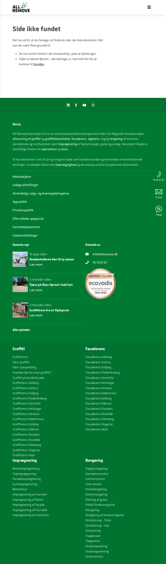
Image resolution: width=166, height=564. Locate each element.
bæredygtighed (66, 165)
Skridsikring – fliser (98, 520)
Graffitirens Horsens (26, 414)
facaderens (78, 139)
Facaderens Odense (98, 403)
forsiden (38, 64)
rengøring (116, 139)
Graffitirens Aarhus (25, 388)
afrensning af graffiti (27, 139)
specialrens (49, 149)
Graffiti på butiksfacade (28, 378)
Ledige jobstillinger (25, 185)
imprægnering (67, 144)
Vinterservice (94, 556)
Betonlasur (20, 489)
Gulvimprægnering (25, 484)
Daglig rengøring (96, 468)
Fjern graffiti (21, 362)
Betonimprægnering (26, 468)
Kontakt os (92, 244)
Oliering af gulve (96, 499)
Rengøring (92, 510)
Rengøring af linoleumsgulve (104, 515)
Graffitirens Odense (26, 429)
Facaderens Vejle (96, 429)
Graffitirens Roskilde (26, 440)
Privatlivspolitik (23, 210)
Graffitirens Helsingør (27, 409)
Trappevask (92, 536)
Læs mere (35, 264)
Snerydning (93, 530)
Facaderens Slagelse (99, 424)
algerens (93, 139)
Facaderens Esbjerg (98, 367)
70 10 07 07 (158, 179)
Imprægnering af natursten (31, 515)
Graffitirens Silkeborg (27, 445)
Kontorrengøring (96, 494)
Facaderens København (101, 393)
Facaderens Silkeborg (99, 419)
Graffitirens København (28, 419)
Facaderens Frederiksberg (102, 372)
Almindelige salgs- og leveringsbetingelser (41, 193)
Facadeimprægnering (27, 479)
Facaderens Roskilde (99, 414)
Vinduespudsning (97, 551)
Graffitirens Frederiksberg (30, 398)
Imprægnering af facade (29, 505)
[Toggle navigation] (149, 7)
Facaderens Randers (99, 409)
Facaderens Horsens (98, 388)
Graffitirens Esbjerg (25, 393)
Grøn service (93, 484)
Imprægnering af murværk (30, 510)
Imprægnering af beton (28, 499)
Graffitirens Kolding (26, 424)
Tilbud (159, 214)
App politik (20, 202)
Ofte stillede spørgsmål (28, 219)
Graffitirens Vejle (24, 455)
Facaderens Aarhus (98, 362)
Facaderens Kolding (98, 398)
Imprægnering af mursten (30, 494)
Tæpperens (92, 541)
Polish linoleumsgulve (100, 505)
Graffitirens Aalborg (26, 383)
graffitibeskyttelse (57, 139)
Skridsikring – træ (97, 525)
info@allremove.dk (105, 254)
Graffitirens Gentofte (27, 403)
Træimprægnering (24, 474)
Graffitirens (20, 357)
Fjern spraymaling (24, 367)
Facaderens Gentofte (99, 378)
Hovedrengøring (96, 489)
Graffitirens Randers (26, 434)
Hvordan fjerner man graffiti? (32, 372)
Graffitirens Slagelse (26, 450)
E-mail (158, 197)
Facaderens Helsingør (99, 383)
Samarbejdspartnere (26, 227)
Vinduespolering (96, 546)
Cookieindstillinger (25, 235)
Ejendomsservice (96, 474)
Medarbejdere (22, 176)
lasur (64, 149)
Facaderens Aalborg (98, 357)
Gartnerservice (95, 479)
